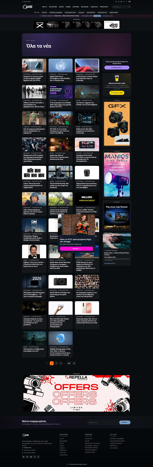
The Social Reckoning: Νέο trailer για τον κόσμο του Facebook (59, 185)
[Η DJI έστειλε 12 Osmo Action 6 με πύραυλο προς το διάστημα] (87, 65)
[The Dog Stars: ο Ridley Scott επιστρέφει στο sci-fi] (34, 338)
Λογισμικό (81, 12)
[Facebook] (116, 1)
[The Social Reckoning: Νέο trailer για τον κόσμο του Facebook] (61, 172)
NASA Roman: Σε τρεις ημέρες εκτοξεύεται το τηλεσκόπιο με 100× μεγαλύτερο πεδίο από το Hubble (85, 266)
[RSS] (126, 1)
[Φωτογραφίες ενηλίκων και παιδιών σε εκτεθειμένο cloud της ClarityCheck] (87, 281)
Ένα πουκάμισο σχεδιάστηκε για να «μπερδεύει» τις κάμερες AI (34, 131)
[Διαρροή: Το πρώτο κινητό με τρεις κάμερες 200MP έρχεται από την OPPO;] (34, 65)
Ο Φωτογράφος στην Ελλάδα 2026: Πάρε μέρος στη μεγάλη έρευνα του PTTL (60, 105)
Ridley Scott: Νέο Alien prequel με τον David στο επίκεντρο (85, 131)
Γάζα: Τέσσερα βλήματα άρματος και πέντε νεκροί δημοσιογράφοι (32, 212)
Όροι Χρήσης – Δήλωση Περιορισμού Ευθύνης (92, 446)
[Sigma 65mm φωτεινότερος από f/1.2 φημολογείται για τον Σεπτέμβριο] (87, 172)
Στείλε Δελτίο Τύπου (70, 12)
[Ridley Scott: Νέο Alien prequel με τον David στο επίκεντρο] (87, 118)
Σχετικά (87, 441)
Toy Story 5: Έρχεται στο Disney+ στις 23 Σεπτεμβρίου (86, 104)
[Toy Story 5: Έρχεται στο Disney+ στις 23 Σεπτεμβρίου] (87, 92)
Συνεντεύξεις (63, 455)
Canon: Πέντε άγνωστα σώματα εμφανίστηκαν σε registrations (32, 185)
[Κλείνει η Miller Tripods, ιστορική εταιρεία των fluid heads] (87, 199)
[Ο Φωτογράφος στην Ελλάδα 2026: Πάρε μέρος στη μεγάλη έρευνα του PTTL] (61, 92)
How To (44, 7)
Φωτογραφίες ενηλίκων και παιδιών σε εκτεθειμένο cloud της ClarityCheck (86, 294)
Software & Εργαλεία (116, 443)
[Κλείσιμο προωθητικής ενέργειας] (93, 216)
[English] (129, 1)
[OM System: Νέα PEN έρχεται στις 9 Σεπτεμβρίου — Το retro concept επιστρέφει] (34, 281)
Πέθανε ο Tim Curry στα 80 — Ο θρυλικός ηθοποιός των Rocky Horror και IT (33, 264)
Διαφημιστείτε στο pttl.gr (92, 443)
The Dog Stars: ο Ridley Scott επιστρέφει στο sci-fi (33, 350)
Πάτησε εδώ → (117, 67)
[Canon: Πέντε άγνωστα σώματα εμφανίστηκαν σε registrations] (34, 172)
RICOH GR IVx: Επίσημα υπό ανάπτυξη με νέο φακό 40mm (60, 294)
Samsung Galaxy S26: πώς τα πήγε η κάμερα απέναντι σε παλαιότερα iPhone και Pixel (86, 321)
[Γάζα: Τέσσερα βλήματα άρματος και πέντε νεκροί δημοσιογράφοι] (34, 199)
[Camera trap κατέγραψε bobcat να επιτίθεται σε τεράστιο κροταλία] (61, 199)
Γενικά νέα (94, 7)
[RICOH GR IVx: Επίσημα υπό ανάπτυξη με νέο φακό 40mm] (61, 281)
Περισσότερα (104, 7)
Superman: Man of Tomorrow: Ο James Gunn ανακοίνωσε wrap (59, 157)
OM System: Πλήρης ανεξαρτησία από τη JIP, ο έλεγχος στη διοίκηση (32, 238)
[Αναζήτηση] (129, 6)
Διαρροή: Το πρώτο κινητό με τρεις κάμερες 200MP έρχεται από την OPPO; (33, 78)
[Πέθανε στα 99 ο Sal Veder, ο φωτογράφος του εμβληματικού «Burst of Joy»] (34, 92)
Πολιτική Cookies (90, 452)
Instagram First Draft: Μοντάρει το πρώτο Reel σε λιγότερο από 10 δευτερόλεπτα (86, 158)
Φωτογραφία (53, 7)
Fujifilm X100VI (114, 12)
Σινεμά (68, 7)
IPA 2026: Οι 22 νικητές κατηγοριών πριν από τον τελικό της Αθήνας (59, 131)
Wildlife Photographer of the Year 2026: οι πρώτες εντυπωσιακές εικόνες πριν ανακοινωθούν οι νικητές (60, 352)
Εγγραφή (124, 422)
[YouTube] (121, 1)
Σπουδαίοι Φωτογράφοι (117, 438)
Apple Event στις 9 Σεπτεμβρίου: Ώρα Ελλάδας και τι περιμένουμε (60, 78)
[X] (124, 1)
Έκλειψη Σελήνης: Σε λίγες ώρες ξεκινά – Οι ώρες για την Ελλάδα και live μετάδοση (32, 322)
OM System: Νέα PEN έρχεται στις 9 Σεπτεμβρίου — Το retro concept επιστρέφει (34, 294)
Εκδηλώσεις (85, 7)
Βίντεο (61, 7)
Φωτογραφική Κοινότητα (117, 441)
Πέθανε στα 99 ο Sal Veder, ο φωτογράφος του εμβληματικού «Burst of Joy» (33, 105)
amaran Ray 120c (102, 12)
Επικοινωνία (27, 447)
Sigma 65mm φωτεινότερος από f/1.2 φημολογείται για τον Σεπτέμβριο (86, 185)
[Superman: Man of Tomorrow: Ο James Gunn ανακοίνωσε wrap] (61, 144)
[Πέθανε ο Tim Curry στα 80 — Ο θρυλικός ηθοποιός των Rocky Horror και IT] (34, 251)
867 (69, 363)
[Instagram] (118, 1)
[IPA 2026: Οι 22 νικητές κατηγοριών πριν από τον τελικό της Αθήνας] (61, 118)
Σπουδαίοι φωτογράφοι (56, 12)
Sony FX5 (44, 12)
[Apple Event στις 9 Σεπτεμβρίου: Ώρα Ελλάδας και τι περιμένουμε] (61, 65)
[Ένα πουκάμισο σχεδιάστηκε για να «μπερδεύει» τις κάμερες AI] (34, 118)
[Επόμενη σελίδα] (74, 363)
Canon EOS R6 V (91, 12)
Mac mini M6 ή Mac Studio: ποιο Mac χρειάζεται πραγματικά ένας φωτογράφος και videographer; (59, 323)
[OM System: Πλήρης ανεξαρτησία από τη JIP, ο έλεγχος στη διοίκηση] (34, 225)
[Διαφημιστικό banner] (76, 25)
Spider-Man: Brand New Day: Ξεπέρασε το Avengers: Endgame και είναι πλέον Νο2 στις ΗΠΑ (60, 265)
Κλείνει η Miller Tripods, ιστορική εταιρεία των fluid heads (86, 212)
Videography (80, 74)
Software (76, 7)
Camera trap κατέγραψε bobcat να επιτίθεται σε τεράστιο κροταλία (58, 212)
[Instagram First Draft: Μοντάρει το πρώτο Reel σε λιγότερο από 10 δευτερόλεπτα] (87, 144)
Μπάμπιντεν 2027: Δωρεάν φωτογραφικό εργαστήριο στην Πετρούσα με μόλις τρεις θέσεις (33, 158)
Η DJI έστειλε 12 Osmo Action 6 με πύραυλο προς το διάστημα (86, 78)
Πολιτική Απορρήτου (91, 450)
